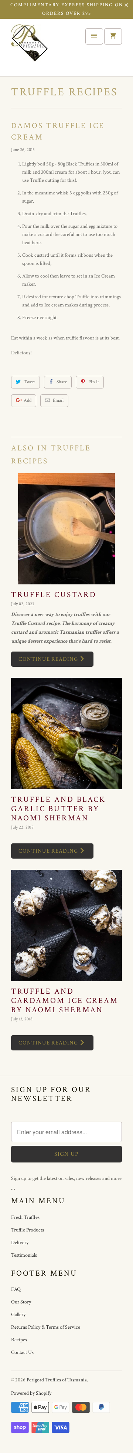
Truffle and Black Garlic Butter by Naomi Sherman (58, 808)
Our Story (21, 1302)
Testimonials (24, 1255)
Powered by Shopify (31, 1393)
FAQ (16, 1289)
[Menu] (94, 36)
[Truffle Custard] (66, 528)
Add (27, 400)
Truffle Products (27, 1230)
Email (58, 400)
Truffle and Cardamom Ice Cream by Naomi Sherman (64, 1000)
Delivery (19, 1242)
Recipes (19, 1339)
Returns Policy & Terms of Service (45, 1327)
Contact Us (22, 1352)
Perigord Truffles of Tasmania (57, 1380)
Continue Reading (48, 659)
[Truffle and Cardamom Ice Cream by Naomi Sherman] (66, 925)
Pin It (93, 382)
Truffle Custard (53, 595)
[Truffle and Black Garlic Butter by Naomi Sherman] (66, 733)
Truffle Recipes (64, 92)
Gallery (18, 1314)
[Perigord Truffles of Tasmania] (40, 50)
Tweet (29, 382)
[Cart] (113, 36)
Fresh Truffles (25, 1217)
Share (62, 382)
